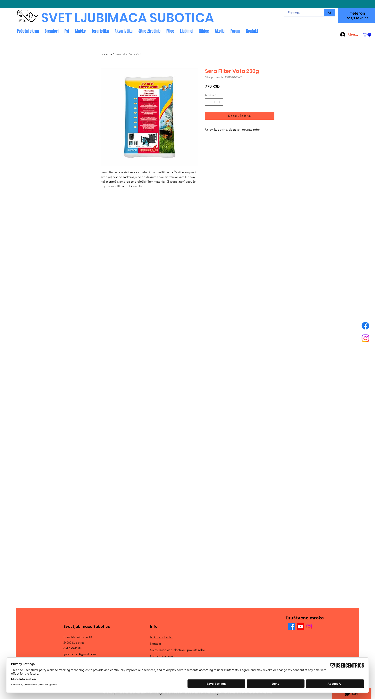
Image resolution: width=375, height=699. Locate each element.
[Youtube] (300, 626)
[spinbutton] (214, 102)
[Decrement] (208, 102)
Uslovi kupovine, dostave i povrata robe (177, 650)
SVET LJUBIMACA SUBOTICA (127, 18)
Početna (106, 54)
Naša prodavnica (161, 637)
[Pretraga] (329, 12)
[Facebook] (365, 326)
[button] (367, 35)
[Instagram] (365, 338)
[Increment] (220, 102)
